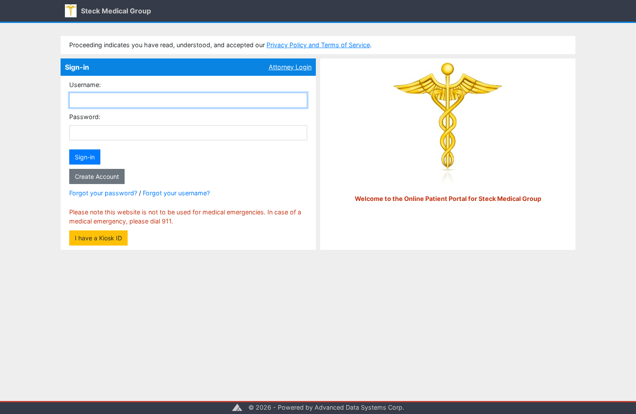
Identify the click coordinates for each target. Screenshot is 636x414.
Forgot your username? (176, 193)
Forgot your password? (103, 193)
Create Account (97, 176)
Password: (84, 116)
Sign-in (85, 157)
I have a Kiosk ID (98, 238)
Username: (85, 84)
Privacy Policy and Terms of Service (318, 45)
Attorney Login (290, 67)
